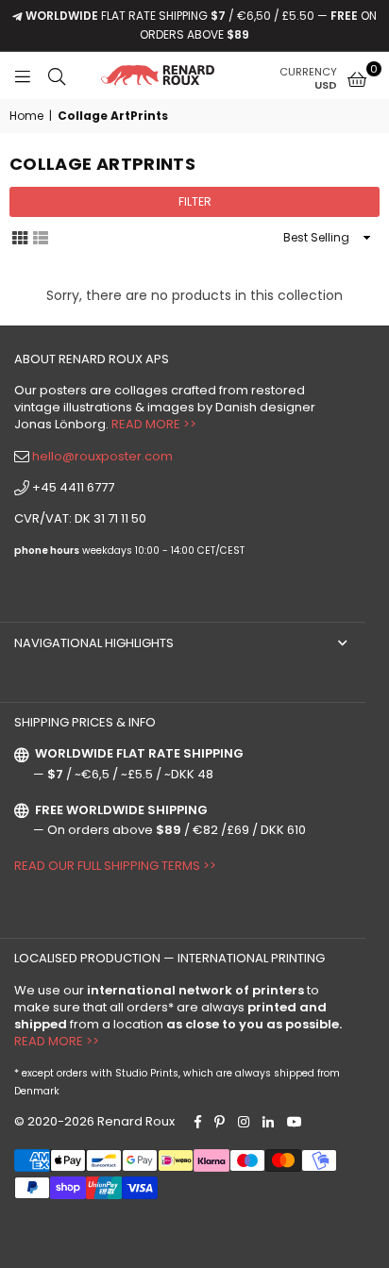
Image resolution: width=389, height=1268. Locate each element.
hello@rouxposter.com (102, 456)
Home (26, 116)
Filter (194, 201)
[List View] (40, 236)
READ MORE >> (153, 424)
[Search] (57, 75)
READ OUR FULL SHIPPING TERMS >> (115, 866)
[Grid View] (19, 236)
